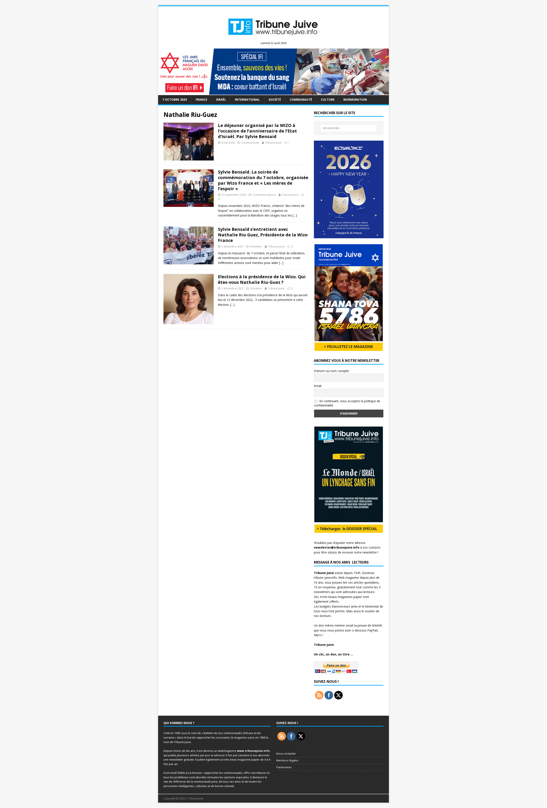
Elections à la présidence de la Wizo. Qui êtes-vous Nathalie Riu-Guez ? (262, 279)
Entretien (256, 246)
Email (317, 386)
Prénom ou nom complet (331, 371)
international (247, 99)
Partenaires (284, 767)
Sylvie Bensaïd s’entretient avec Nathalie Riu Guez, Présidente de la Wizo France (263, 234)
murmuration (355, 99)
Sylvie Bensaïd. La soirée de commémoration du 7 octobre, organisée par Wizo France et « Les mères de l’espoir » (263, 180)
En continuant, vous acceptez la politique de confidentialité (347, 403)
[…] (295, 215)
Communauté (301, 99)
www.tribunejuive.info (253, 751)
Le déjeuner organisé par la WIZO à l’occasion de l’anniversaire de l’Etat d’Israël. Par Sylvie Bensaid (257, 130)
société (275, 99)
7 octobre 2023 (174, 99)
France (201, 99)
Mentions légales (287, 760)
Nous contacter (286, 753)
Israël (221, 99)
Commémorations (264, 195)
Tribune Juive (273, 142)
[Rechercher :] (348, 128)
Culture (328, 99)
